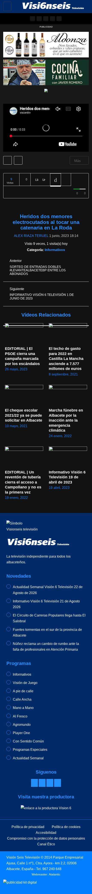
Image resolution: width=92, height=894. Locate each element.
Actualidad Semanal (28, 758)
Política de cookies (66, 827)
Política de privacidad (28, 827)
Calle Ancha (22, 699)
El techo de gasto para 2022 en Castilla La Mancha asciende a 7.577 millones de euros (67, 358)
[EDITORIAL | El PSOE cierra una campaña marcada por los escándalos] (24, 334)
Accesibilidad (46, 832)
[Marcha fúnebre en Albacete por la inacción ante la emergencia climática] (68, 395)
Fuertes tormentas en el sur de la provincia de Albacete (47, 632)
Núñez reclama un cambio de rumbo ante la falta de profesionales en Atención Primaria (46, 646)
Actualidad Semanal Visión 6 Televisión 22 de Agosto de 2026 (48, 590)
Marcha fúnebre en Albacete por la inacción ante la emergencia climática (66, 420)
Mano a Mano (23, 708)
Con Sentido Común (28, 741)
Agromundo (22, 724)
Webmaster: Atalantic (46, 874)
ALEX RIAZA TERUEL (31, 236)
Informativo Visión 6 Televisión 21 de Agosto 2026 (46, 604)
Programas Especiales (30, 749)
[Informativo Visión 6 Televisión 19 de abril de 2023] (68, 457)
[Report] (66, 179)
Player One (21, 733)
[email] (39, 18)
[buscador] (59, 18)
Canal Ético (46, 844)
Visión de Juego (25, 683)
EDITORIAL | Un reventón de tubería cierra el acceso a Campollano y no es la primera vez (23, 482)
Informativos (55, 250)
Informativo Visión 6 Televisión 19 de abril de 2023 (68, 477)
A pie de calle (23, 691)
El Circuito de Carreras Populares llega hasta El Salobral (49, 618)
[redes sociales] (32, 18)
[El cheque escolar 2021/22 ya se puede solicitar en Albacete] (24, 395)
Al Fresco (20, 716)
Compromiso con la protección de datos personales (46, 838)
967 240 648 (51, 869)
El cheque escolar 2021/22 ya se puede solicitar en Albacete (24, 415)
